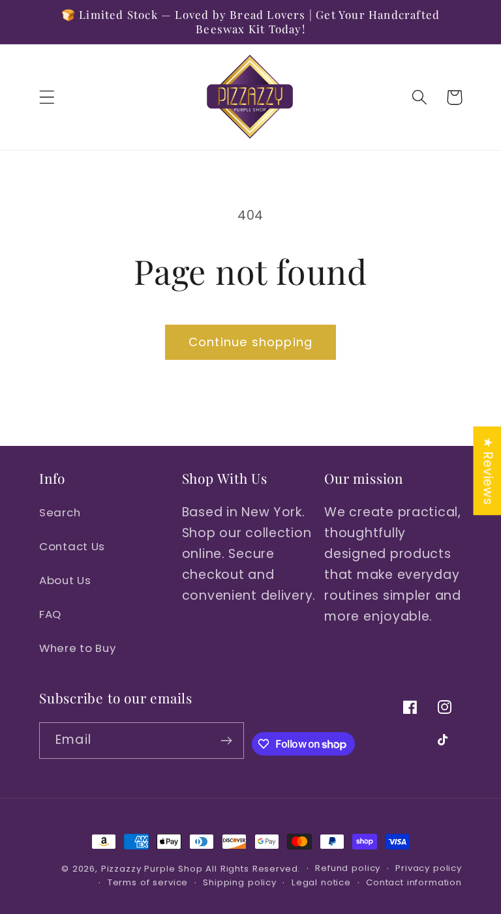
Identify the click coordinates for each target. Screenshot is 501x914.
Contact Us (72, 546)
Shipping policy (240, 882)
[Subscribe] (226, 740)
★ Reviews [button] (487, 471)
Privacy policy (428, 868)
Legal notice (321, 882)
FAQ (50, 614)
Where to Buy (77, 648)
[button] (47, 97)
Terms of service (148, 882)
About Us (65, 580)
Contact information (414, 882)
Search (59, 512)
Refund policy (347, 868)
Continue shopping (250, 342)
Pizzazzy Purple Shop (152, 868)
